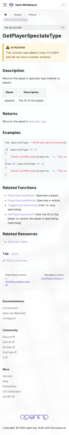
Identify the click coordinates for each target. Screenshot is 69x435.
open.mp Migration (14, 313)
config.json (9, 318)
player (15, 253)
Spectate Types (17, 241)
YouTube (8, 352)
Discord (7, 336)
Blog (5, 381)
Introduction (10, 308)
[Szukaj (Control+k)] (63, 5)
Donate (7, 347)
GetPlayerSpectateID (21, 214)
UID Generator (12, 391)
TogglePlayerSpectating (22, 205)
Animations (9, 386)
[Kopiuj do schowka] (62, 142)
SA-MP (7, 396)
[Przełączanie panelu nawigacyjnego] (5, 4)
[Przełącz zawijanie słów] (56, 142)
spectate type (37, 121)
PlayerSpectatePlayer (21, 195)
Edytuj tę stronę (17, 260)
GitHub (7, 342)
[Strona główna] (6, 14)
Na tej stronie (13, 27)
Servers (7, 376)
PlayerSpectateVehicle (21, 200)
